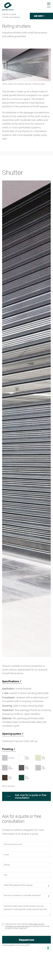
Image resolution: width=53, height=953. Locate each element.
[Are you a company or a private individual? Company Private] (26, 898)
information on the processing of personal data (24, 925)
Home (4, 84)
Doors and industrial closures (19, 84)
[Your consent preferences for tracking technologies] (48, 948)
